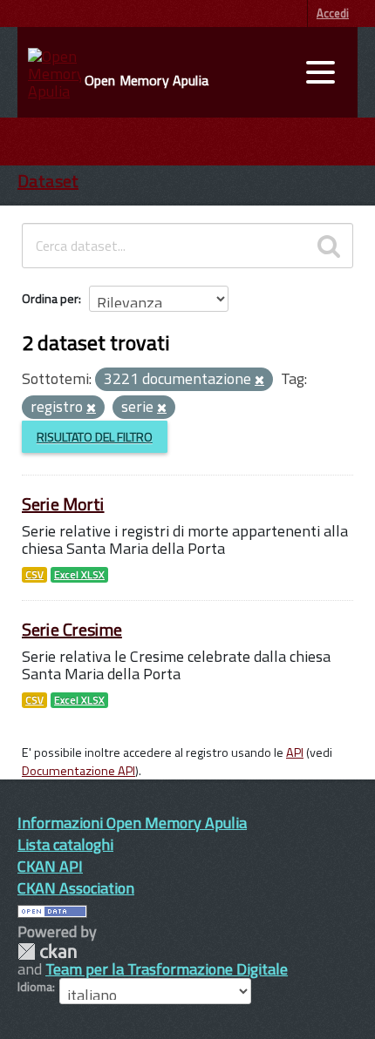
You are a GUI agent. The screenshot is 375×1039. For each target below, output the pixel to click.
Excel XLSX (79, 575)
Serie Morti (63, 503)
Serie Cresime (72, 629)
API (294, 752)
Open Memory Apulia (146, 80)
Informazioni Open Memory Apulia (132, 822)
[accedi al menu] (320, 72)
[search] (328, 246)
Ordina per (50, 298)
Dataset (47, 180)
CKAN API (50, 866)
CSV (34, 575)
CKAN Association (75, 888)
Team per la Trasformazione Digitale (166, 969)
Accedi (333, 13)
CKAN (47, 951)
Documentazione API (78, 770)
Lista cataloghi (65, 844)
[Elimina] (259, 381)
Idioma (34, 986)
